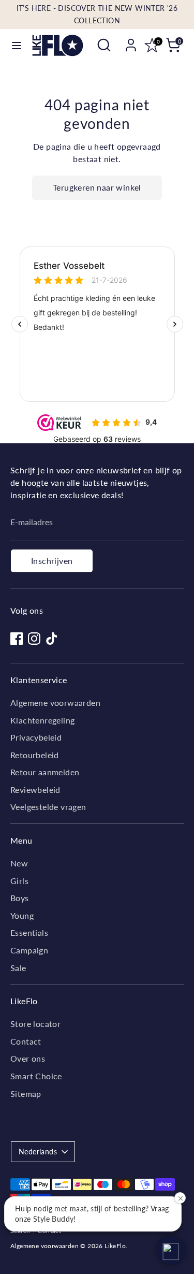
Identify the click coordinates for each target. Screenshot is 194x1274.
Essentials (29, 932)
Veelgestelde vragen (48, 807)
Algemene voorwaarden (55, 702)
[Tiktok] (52, 638)
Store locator (35, 1024)
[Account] (131, 41)
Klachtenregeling (42, 720)
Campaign (29, 950)
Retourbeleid (34, 755)
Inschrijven (51, 561)
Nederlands (38, 1151)
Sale (18, 968)
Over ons (27, 1058)
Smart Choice (36, 1076)
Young (22, 915)
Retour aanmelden (44, 772)
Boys (19, 898)
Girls (19, 881)
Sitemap (25, 1093)
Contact (25, 1041)
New (19, 863)
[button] (171, 1251)
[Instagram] (34, 638)
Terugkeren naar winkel (97, 187)
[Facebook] (16, 638)
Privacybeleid (36, 737)
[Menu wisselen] (16, 45)
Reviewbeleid (35, 789)
